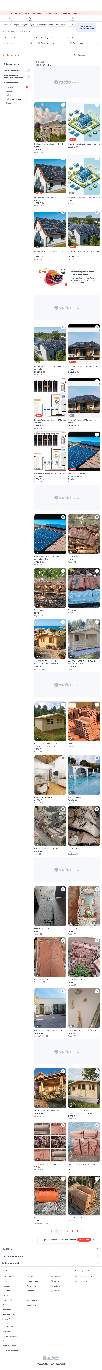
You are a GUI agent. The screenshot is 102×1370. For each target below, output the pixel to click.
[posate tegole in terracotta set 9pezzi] (84, 1012)
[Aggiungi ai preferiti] (63, 105)
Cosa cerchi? (9, 38)
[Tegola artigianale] (84, 910)
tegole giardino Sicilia (57, 24)
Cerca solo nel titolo (12, 70)
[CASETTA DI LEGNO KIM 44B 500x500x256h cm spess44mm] (50, 644)
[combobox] (19, 43)
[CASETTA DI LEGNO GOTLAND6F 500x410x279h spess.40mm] (50, 727)
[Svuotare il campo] (31, 43)
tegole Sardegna (20, 24)
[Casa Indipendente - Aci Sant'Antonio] (50, 1012)
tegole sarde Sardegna (38, 24)
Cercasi (8, 103)
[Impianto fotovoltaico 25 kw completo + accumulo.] (84, 350)
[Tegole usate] (84, 540)
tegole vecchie (73, 24)
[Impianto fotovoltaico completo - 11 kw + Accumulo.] (50, 181)
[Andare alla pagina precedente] (51, 1231)
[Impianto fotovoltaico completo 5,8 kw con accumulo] (50, 403)
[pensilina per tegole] (50, 910)
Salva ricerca (13, 55)
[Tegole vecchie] (84, 830)
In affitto (9, 95)
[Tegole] (84, 727)
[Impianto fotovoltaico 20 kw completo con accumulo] (84, 235)
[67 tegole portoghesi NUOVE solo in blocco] (84, 1148)
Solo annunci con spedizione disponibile (13, 76)
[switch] (27, 70)
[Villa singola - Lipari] (84, 779)
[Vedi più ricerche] (98, 25)
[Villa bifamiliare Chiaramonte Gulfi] (50, 1094)
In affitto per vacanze (13, 99)
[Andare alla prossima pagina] (82, 1231)
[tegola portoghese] (50, 961)
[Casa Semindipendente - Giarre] (50, 830)
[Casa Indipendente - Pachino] (50, 779)
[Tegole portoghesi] (84, 592)
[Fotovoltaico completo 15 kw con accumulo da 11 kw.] (84, 457)
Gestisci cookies (8, 1305)
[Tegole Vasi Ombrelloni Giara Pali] (50, 1148)
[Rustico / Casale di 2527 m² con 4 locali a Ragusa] (50, 127)
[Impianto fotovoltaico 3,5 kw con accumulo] (84, 127)
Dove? (70, 38)
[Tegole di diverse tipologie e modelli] (84, 1200)
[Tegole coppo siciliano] (84, 961)
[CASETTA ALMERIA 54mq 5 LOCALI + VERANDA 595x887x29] (84, 644)
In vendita (9, 87)
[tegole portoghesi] (50, 1200)
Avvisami (85, 1239)
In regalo (9, 91)
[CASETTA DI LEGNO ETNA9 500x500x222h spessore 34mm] (84, 1094)
